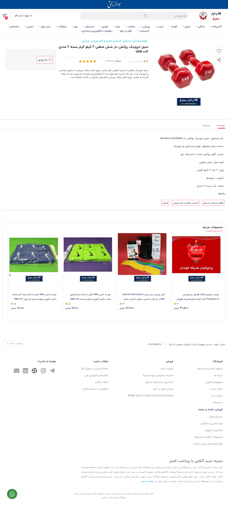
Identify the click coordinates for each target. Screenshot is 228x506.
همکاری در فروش (214, 430)
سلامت (131, 26)
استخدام (218, 402)
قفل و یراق (126, 31)
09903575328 (155, 344)
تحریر (160, 26)
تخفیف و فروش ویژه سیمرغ (158, 375)
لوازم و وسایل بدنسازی (135, 41)
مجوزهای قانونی (214, 382)
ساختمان (14, 26)
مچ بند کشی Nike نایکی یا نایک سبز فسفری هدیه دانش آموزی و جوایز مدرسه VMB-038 (90, 297)
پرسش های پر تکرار (163, 389)
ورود (26, 15)
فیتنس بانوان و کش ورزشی (106, 41)
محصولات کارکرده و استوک (208, 437)
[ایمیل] (16, 371)
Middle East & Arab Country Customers (150, 395)
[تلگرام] (52, 371)
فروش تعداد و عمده (210, 409)
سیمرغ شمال (216, 416)
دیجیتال (90, 26)
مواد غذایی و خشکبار (212, 423)
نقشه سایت (216, 389)
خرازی (188, 26)
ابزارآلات (62, 26)
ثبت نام (18, 15)
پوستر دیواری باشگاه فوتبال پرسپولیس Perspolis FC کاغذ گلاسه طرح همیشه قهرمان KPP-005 (198, 297)
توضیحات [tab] (220, 125)
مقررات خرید (166, 368)
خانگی (201, 26)
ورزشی (146, 26)
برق (76, 26)
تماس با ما (217, 395)
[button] (9, 275)
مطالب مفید (100, 361)
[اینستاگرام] (43, 371)
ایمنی (30, 26)
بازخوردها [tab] (206, 125)
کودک (174, 26)
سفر (118, 26)
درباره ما (218, 375)
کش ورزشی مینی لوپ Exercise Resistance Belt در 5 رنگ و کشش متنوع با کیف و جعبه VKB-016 (143, 297)
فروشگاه (218, 361)
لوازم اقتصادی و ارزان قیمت (208, 443)
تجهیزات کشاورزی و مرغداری (97, 31)
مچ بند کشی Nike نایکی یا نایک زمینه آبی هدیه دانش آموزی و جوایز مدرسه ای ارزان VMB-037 (34, 297)
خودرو (105, 26)
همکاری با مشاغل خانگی (95, 389)
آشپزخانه (217, 26)
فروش (169, 361)
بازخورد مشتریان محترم (210, 368)
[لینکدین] (25, 371)
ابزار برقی (45, 26)
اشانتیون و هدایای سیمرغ (159, 382)
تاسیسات (144, 31)
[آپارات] (34, 371)
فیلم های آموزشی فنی (96, 375)
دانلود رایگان (101, 382)
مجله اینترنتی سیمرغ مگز (94, 368)
